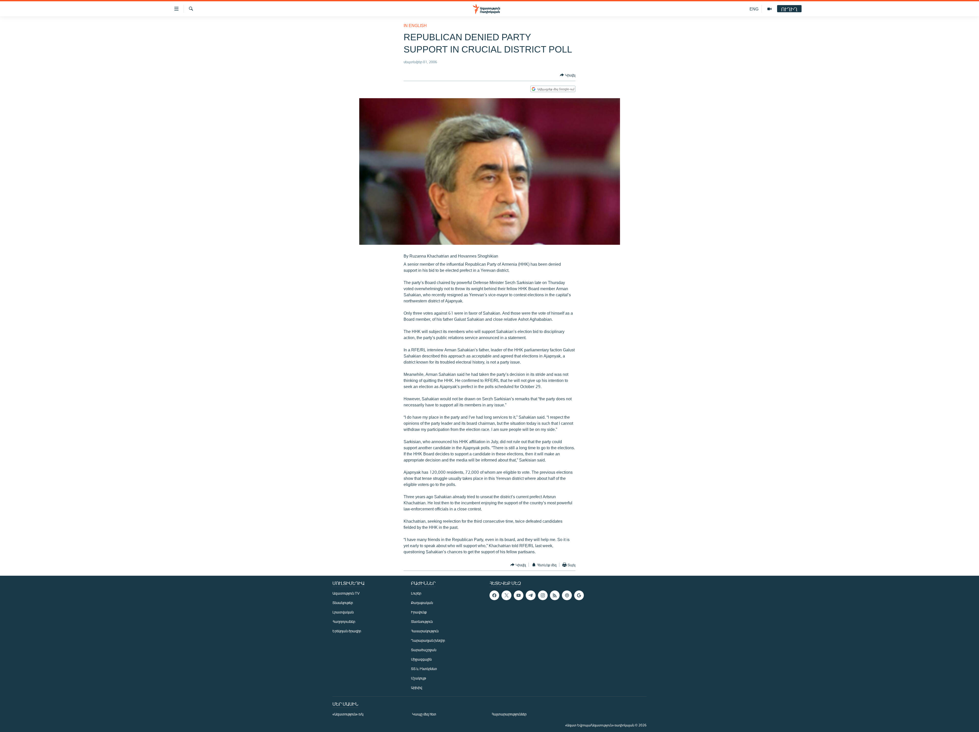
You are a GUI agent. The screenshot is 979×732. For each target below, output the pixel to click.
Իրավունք (419, 612)
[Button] (567, 75)
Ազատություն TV (345, 593)
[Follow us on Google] (579, 595)
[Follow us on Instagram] (543, 595)
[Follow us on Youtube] (518, 595)
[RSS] (555, 595)
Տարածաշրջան (423, 650)
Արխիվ (416, 687)
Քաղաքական (422, 602)
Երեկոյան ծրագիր (346, 631)
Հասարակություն (425, 631)
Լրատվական (343, 612)
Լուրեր (416, 593)
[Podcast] (567, 595)
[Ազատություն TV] (769, 9)
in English (415, 25)
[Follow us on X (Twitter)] (506, 595)
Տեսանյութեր (342, 602)
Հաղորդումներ (343, 621)
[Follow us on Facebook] (494, 595)
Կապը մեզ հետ (424, 714)
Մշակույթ (418, 678)
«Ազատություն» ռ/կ (347, 714)
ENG (754, 8)
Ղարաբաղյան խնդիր (428, 640)
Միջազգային (421, 659)
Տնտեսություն (422, 621)
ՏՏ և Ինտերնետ (424, 668)
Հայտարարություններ (509, 714)
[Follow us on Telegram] (530, 595)
